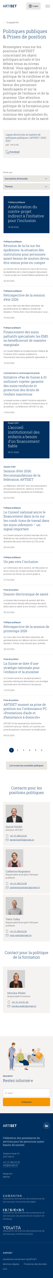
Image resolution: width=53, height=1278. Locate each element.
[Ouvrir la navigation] (47, 6)
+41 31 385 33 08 (18, 883)
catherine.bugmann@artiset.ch (25, 887)
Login (35, 6)
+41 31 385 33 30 (18, 836)
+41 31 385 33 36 (18, 931)
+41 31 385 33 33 (11, 1162)
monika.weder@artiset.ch (24, 1006)
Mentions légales (11, 1264)
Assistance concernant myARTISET (20, 1259)
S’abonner (26, 1102)
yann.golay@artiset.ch (21, 935)
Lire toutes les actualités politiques (26, 765)
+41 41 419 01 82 (20, 1002)
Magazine (7, 1173)
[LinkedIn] (46, 1125)
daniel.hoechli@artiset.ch (22, 840)
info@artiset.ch (10, 1165)
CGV (5, 1269)
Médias (6, 1177)
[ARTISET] (12, 6)
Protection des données (35, 1264)
